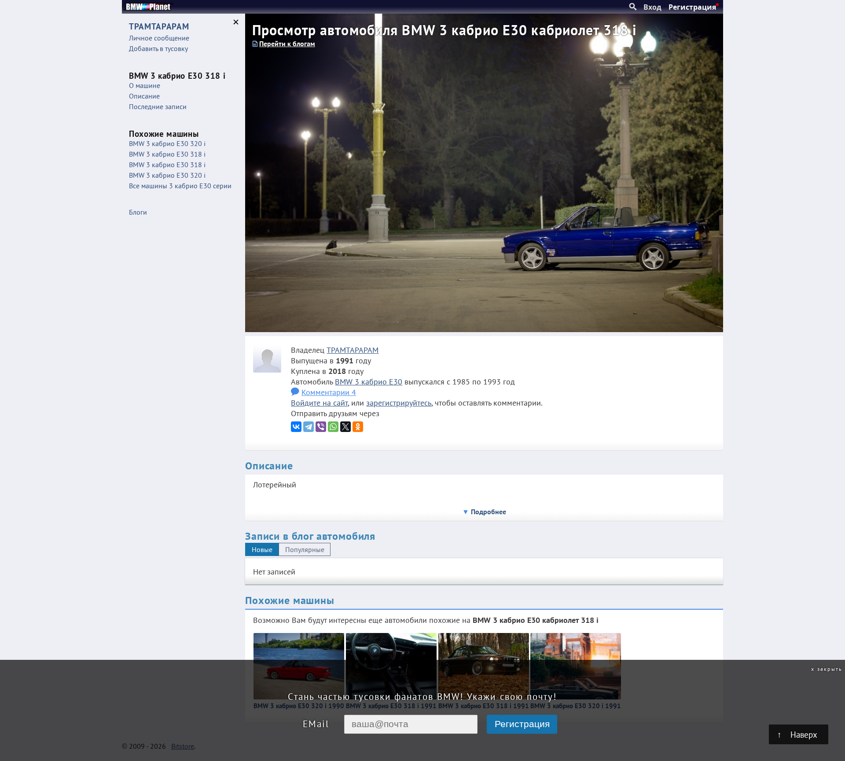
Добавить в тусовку (158, 48)
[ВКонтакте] (296, 426)
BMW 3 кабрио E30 (368, 381)
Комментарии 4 (328, 392)
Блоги (138, 212)
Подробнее (488, 511)
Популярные (304, 549)
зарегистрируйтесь (398, 402)
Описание (144, 95)
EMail (316, 724)
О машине (144, 85)
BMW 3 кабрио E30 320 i (167, 143)
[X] (345, 426)
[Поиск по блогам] (633, 7)
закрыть (829, 668)
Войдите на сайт (319, 402)
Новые (262, 549)
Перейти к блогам (287, 43)
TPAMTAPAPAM (352, 349)
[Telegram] (308, 426)
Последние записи (158, 106)
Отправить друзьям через (335, 413)
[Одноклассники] (358, 426)
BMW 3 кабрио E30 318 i (167, 154)
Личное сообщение (159, 37)
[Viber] (321, 426)
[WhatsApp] (333, 426)
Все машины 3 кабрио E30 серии (180, 185)
